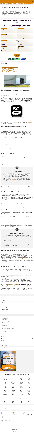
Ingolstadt (21, 385)
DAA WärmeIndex (14, 415)
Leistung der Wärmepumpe (6, 321)
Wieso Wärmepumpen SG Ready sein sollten (9, 69)
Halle (13, 380)
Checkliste (3, 336)
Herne (13, 389)
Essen (5, 382)
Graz (4, 400)
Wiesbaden (5, 393)
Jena (29, 380)
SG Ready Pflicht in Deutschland (7, 70)
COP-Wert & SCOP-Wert (5, 319)
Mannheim (5, 391)
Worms (29, 393)
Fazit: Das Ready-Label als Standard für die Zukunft (10, 72)
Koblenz (21, 393)
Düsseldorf (5, 381)
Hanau (29, 387)
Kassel (13, 386)
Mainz (13, 387)
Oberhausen (13, 381)
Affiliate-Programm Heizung (27, 415)
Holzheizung (14, 428)
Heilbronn (21, 383)
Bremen (5, 383)
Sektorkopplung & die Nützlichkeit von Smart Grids (10, 67)
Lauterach (21, 400)
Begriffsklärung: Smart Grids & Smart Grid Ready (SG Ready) (11, 66)
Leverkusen (13, 394)
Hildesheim (29, 376)
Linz (4, 401)
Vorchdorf (21, 401)
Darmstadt (21, 378)
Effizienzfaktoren (4, 316)
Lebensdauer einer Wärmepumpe (7, 324)
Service (2, 343)
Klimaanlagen (14, 431)
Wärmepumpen (29, 122)
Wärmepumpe (2, 3)
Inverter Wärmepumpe (4, 309)
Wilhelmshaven (29, 390)
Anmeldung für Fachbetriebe (27, 414)
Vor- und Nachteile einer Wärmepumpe (8, 328)
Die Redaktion (14, 413)
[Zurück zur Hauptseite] (6, 413)
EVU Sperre (4, 331)
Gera (21, 395)
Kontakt (24, 421)
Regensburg (21, 380)
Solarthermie (21, 3)
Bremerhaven (21, 387)
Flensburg (29, 389)
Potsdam (21, 376)
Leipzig (5, 385)
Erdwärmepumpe (4, 302)
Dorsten (29, 395)
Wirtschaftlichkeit (4, 314)
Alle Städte (27, 374)
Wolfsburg (21, 381)
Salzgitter (21, 391)
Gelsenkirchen (5, 394)
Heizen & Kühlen (3, 338)
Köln (4, 378)
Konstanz (29, 394)
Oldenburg (13, 393)
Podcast (13, 414)
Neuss (13, 395)
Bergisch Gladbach (21, 394)
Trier (29, 378)
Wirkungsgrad (4, 325)
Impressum (25, 422)
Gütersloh (29, 382)
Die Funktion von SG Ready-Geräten (8, 68)
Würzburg (21, 379)
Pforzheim (21, 386)
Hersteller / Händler (4, 345)
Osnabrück (13, 391)
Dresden (5, 387)
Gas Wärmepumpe (4, 311)
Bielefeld (5, 389)
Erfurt (13, 385)
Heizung (7, 3)
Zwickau (29, 379)
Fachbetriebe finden (4, 349)
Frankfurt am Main (5, 379)
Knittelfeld (13, 402)
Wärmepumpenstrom (5, 322)
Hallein (13, 400)
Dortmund (5, 380)
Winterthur (5, 408)
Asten (21, 402)
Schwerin (29, 383)
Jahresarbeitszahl (5, 318)
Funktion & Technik (4, 347)
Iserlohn (29, 381)
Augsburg (13, 376)
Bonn (5, 390)
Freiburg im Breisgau (12, 382)
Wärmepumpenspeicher (16, 179)
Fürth (21, 390)
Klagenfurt (5, 402)
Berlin (5, 376)
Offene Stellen (25, 416)
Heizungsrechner (14, 416)
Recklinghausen (21, 382)
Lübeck (13, 383)
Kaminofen (26, 3)
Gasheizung (16, 3)
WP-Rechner (3, 300)
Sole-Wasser (3, 304)
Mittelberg (29, 401)
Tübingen (29, 391)
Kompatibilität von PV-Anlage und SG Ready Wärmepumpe (11, 71)
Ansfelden (13, 401)
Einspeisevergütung (25, 258)
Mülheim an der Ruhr (12, 390)
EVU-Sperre (6, 181)
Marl (29, 386)
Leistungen (25, 413)
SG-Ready (3, 332)
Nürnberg (5, 386)
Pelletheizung (11, 3)
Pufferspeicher (26, 204)
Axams (29, 400)
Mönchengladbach (5, 395)
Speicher (2, 340)
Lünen (29, 385)
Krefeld (13, 378)
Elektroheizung (31, 3)
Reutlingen (21, 389)
